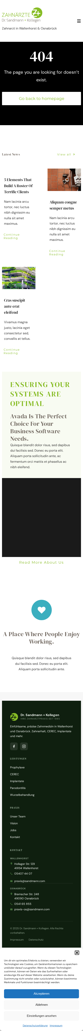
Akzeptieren (41, 993)
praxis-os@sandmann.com (32, 909)
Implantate (17, 781)
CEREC (14, 774)
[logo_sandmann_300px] (22, 9)
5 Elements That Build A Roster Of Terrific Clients (18, 185)
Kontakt (15, 837)
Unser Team (17, 816)
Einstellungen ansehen (41, 1015)
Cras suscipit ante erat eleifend (14, 306)
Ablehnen (41, 1004)
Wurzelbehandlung (22, 795)
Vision (14, 823)
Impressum (56, 1025)
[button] (77, 953)
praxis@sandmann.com (29, 881)
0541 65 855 (22, 904)
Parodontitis (18, 788)
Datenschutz (36, 939)
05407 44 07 (23, 873)
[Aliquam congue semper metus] (64, 180)
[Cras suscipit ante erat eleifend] (18, 278)
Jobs (13, 830)
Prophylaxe (17, 767)
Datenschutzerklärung (35, 1025)
